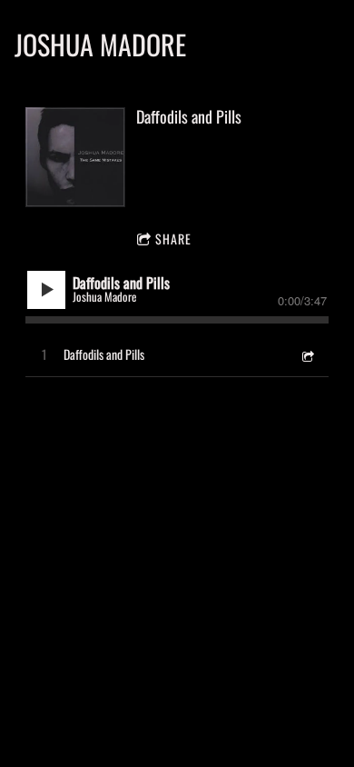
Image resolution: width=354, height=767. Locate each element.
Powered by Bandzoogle (177, 593)
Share (173, 238)
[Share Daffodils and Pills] (306, 354)
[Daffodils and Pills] (75, 157)
